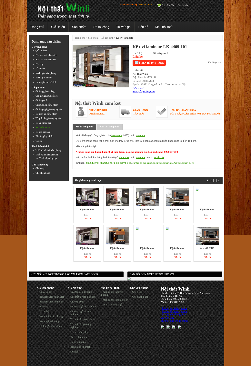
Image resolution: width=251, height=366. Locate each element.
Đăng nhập (183, 5)
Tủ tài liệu (40, 68)
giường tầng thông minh (144, 91)
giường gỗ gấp (139, 163)
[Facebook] (162, 326)
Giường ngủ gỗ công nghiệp (48, 109)
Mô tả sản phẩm (84, 126)
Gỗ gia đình (38, 87)
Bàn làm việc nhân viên (46, 55)
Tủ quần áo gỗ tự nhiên (46, 114)
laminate (140, 135)
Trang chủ (37, 27)
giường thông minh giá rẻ (182, 163)
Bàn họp (39, 64)
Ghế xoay (40, 168)
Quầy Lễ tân (41, 50)
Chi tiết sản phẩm (109, 126)
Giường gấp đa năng (45, 91)
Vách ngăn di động (44, 77)
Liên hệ (143, 27)
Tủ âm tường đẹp (43, 123)
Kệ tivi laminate (42, 127)
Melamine (116, 135)
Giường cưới (41, 100)
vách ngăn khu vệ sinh (45, 82)
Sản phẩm (79, 27)
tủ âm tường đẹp (122, 163)
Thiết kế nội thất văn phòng (48, 150)
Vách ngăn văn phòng (45, 73)
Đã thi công (101, 27)
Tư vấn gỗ (123, 27)
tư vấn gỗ (159, 157)
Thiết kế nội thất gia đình (46, 154)
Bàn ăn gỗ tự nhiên (44, 136)
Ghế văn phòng (40, 164)
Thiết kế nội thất (41, 146)
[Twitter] (168, 326)
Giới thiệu (58, 27)
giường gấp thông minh (174, 308)
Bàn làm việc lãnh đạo (45, 59)
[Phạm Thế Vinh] (173, 326)
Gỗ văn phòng (39, 46)
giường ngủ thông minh (158, 163)
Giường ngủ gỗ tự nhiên (46, 105)
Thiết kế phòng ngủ (48, 158)
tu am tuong (106, 163)
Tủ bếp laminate (42, 132)
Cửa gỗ (38, 141)
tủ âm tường (92, 163)
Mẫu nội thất (163, 27)
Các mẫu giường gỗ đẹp (46, 95)
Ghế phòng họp (42, 173)
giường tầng (138, 88)
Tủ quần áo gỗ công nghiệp (48, 118)
